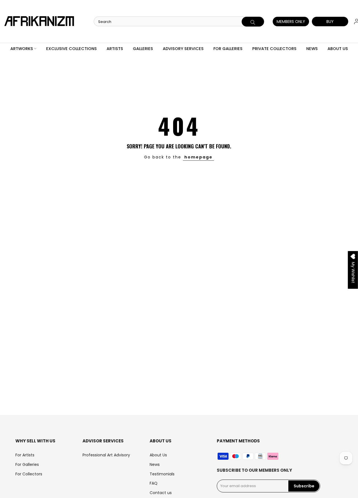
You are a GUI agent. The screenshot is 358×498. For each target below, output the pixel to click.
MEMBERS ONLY (291, 21)
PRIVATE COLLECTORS (274, 48)
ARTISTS (115, 48)
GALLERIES (143, 48)
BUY (330, 21)
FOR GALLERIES (227, 48)
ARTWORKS (21, 48)
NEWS (312, 48)
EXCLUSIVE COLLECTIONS (71, 48)
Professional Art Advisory (106, 455)
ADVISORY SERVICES (183, 48)
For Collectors (28, 474)
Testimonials (162, 474)
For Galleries (27, 464)
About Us (158, 455)
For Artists (24, 455)
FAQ (153, 483)
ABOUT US (338, 48)
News (155, 464)
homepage (198, 157)
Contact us (161, 492)
